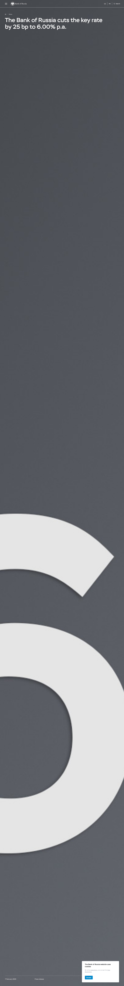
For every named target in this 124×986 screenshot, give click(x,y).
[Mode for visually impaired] (105, 4)
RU (110, 3)
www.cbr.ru (94, 970)
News (10, 14)
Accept (88, 977)
